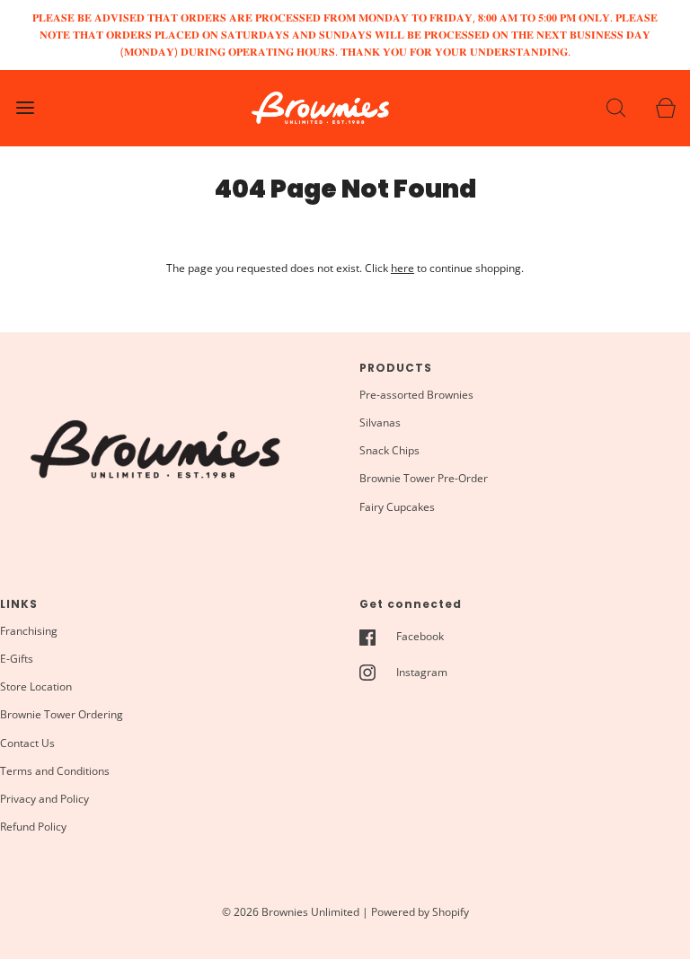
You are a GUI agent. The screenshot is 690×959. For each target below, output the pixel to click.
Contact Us (27, 743)
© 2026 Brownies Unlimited (290, 911)
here (402, 268)
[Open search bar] (616, 108)
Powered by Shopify (420, 911)
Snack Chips (389, 450)
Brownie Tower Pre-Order (423, 478)
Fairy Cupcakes (397, 507)
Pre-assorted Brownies (416, 394)
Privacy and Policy (44, 798)
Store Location (36, 686)
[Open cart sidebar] (665, 108)
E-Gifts (16, 658)
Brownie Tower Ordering (61, 714)
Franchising (29, 630)
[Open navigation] (24, 108)
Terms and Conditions (55, 771)
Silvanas (380, 422)
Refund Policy (33, 826)
